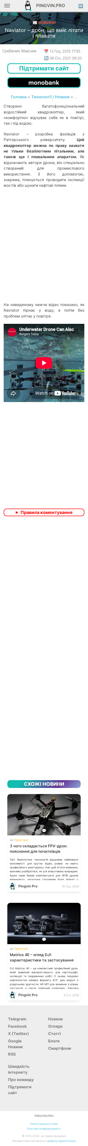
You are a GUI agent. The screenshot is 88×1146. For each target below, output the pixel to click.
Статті (54, 1033)
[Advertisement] (44, 253)
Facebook (17, 1026)
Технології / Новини (50, 96)
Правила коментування (46, 512)
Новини (55, 1018)
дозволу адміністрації (61, 1141)
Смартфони (59, 1048)
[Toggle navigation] (7, 7)
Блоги (54, 1040)
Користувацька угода (44, 1123)
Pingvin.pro (49, 5)
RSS (12, 1054)
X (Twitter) (18, 1033)
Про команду (21, 1079)
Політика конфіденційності (44, 1128)
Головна (19, 96)
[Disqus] (44, 585)
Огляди (55, 1026)
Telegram (17, 1018)
